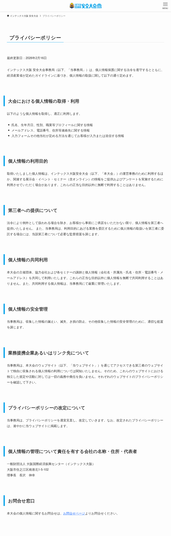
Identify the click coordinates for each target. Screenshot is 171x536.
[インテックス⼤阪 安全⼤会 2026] (85, 5)
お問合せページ (74, 513)
